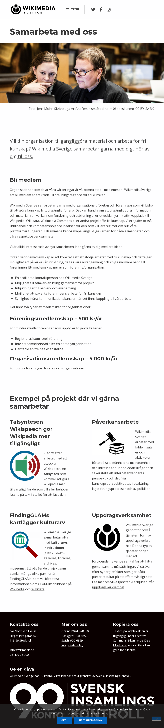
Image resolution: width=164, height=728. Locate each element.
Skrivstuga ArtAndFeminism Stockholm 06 (85, 108)
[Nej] (156, 719)
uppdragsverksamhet (108, 587)
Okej (64, 720)
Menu (75, 9)
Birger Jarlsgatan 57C (24, 636)
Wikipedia (17, 589)
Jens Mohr (45, 108)
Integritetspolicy (72, 645)
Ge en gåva (22, 669)
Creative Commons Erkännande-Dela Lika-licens (131, 640)
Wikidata (37, 589)
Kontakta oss (24, 624)
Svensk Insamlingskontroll (113, 676)
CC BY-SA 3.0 (144, 108)
